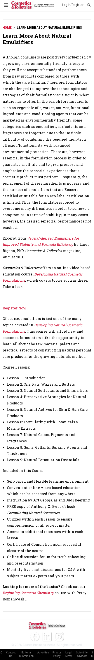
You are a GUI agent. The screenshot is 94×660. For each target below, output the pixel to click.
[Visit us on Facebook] (34, 636)
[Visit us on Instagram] (59, 636)
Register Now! (15, 308)
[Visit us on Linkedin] (47, 636)
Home (7, 27)
